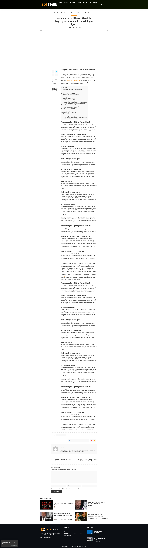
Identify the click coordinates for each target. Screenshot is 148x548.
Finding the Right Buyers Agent (68, 93)
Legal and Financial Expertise (69, 98)
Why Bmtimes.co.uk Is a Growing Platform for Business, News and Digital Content (99, 538)
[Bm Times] (48, 4)
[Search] (107, 4)
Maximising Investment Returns (69, 97)
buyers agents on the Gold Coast (73, 80)
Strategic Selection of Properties (71, 107)
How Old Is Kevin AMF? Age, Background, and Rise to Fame (95, 515)
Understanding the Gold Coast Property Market (72, 89)
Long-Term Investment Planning (71, 99)
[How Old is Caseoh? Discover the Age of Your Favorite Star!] (55, 84)
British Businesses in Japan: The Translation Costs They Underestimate (99, 531)
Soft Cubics (83, 546)
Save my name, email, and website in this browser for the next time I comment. (66, 488)
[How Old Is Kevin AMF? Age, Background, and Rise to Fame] (81, 516)
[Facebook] (101, 4)
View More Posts (91, 446)
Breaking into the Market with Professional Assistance (75, 103)
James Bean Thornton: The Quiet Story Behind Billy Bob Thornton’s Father (96, 503)
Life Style (74, 15)
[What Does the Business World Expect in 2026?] (46, 505)
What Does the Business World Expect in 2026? (63, 504)
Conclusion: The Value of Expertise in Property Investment (75, 102)
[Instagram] (104, 4)
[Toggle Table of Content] (85, 88)
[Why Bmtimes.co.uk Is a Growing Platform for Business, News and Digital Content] (89, 539)
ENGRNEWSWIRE (72, 27)
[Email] (56, 75)
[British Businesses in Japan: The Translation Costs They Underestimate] (89, 532)
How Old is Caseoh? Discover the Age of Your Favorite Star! (55, 90)
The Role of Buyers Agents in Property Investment (73, 90)
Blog (58, 12)
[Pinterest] (53, 75)
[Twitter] (103, 4)
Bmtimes (57, 519)
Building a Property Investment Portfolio (72, 94)
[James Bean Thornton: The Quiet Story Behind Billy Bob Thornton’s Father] (81, 505)
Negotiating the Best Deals (70, 95)
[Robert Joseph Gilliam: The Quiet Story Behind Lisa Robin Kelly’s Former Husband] (46, 516)
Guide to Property (61, 435)
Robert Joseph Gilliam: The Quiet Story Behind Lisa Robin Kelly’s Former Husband (63, 515)
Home (55, 12)
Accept (14, 545)
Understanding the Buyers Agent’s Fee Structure (72, 100)
